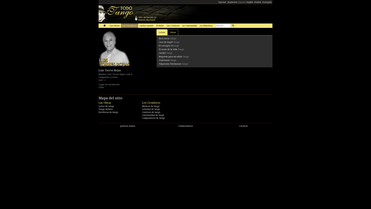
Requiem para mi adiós (170, 56)
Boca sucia (164, 38)
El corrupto (164, 46)
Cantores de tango (151, 112)
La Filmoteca (206, 26)
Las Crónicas (173, 26)
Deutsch (257, 2)
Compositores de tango (153, 118)
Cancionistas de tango (153, 115)
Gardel (162, 53)
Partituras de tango (108, 112)
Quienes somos (127, 126)
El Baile (160, 26)
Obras (173, 32)
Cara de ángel (166, 42)
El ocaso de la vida (168, 49)
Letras (162, 32)
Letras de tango (106, 106)
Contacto (243, 126)
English (249, 2)
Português (267, 2)
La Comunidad (189, 26)
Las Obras (115, 26)
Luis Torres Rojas (110, 70)
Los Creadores (129, 26)
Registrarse (233, 2)
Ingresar (222, 2)
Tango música (106, 109)
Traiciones (164, 60)
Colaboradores (185, 126)
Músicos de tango (151, 106)
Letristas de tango (151, 109)
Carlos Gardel (146, 26)
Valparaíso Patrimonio (170, 64)
